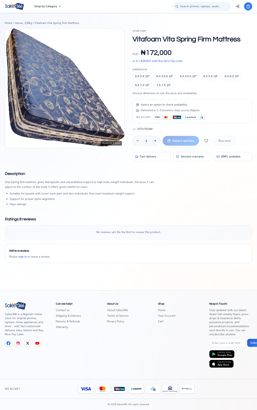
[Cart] (248, 6)
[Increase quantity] (155, 141)
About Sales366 (117, 310)
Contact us (63, 310)
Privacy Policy (115, 321)
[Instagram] (18, 343)
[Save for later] (206, 141)
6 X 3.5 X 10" (164, 76)
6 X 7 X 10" (142, 85)
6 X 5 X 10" (210, 76)
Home (8, 23)
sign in (22, 257)
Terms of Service (118, 316)
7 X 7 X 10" (163, 85)
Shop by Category (45, 6)
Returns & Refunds (68, 321)
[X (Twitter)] (27, 343)
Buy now (224, 141)
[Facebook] (8, 343)
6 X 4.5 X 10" (188, 76)
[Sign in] (237, 6)
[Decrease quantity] (137, 141)
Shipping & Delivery (68, 316)
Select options (183, 141)
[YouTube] (37, 343)
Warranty (62, 327)
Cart (160, 321)
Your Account (166, 316)
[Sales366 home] (14, 6)
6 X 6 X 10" (232, 76)
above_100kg (23, 23)
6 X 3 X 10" (142, 76)
